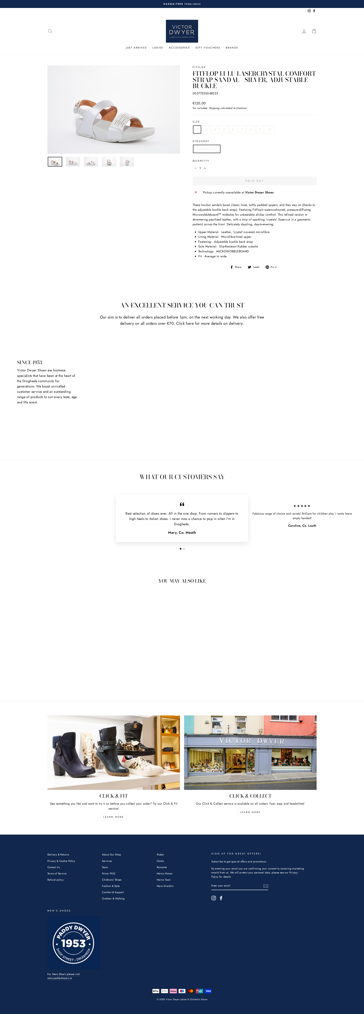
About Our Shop (111, 854)
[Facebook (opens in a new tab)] (221, 898)
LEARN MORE (113, 817)
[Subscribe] (265, 885)
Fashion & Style (111, 886)
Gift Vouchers (208, 47)
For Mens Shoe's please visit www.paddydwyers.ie (63, 976)
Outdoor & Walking (113, 898)
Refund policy (55, 880)
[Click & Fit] (113, 752)
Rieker (160, 854)
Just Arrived (136, 47)
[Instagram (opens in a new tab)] (213, 898)
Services (107, 861)
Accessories (179, 47)
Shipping (214, 108)
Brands (232, 47)
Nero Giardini (165, 886)
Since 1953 (108, 873)
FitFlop (199, 67)
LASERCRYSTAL (206, 149)
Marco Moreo (164, 873)
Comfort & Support (113, 892)
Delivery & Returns (58, 854)
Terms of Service (57, 873)
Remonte (162, 867)
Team (105, 867)
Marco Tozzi (164, 880)
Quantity (201, 161)
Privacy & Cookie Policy (61, 861)
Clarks (160, 861)
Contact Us (53, 867)
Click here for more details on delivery (209, 323)
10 (269, 129)
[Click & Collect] (250, 752)
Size (196, 122)
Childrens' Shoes (111, 880)
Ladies (157, 47)
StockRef (201, 141)
